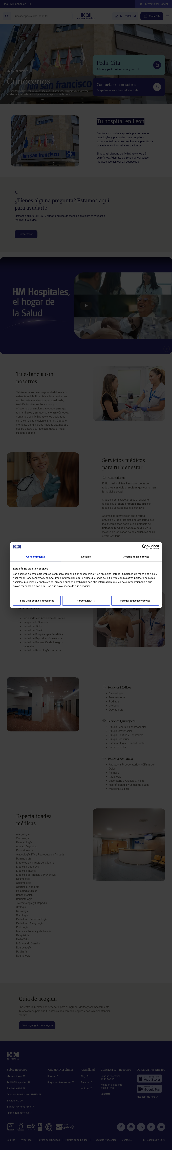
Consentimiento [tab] (35, 556)
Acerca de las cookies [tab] (136, 556)
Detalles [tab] (86, 556)
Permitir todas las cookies (135, 600)
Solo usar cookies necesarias (37, 600)
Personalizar (84, 600)
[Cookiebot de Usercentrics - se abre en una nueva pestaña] (144, 546)
